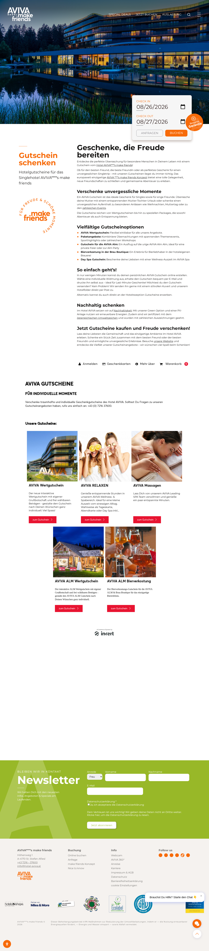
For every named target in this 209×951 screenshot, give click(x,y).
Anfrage (72, 859)
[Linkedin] (171, 855)
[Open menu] (199, 15)
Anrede (91, 771)
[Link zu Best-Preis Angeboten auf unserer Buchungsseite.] (194, 130)
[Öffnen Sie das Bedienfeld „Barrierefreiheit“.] (7, 944)
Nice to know (76, 868)
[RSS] (188, 855)
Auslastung (171, 14)
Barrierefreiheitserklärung (127, 881)
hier (97, 815)
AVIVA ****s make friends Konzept (127, 177)
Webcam (116, 855)
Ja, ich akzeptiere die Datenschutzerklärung (117, 804)
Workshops (129, 240)
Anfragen (149, 133)
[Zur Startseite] (20, 20)
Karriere (116, 868)
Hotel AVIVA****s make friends (114, 165)
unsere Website (163, 341)
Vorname (110, 771)
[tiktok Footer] (182, 855)
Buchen (176, 133)
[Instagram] (166, 855)
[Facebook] (160, 855)
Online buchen (77, 855)
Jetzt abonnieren (101, 825)
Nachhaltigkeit (123, 310)
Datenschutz (119, 876)
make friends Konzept (81, 864)
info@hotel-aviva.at (29, 866)
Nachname (155, 771)
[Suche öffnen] (189, 15)
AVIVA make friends (194, 906)
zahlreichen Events (94, 208)
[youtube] (177, 855)
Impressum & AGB (122, 872)
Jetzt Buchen (146, 14)
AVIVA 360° (118, 859)
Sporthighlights (90, 240)
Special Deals (120, 14)
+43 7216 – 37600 (27, 862)
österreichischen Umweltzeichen (97, 317)
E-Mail (91, 785)
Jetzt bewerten (194, 911)
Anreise (115, 864)
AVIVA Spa (183, 259)
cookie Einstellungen (124, 885)
